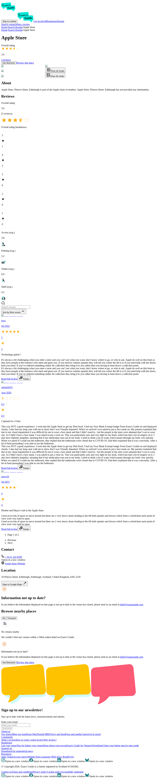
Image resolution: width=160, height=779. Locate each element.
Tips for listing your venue (30, 745)
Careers (85, 734)
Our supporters (18, 751)
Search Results (15, 30)
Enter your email (9, 722)
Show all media (57, 71)
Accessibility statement (72, 772)
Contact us (6, 772)
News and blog (57, 734)
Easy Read (62, 756)
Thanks (26, 379)
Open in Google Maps (12, 584)
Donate (60, 21)
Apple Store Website (15, 563)
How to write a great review (29, 740)
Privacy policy (40, 772)
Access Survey (21, 756)
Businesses (51, 21)
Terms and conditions (22, 772)
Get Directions (8, 662)
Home (4, 30)
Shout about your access (55, 745)
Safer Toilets (7, 756)
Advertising (97, 745)
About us (5, 731)
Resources (6, 754)
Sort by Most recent (11, 312)
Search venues (8, 24)
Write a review (22, 24)
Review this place (25, 62)
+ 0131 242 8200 (13, 557)
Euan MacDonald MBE (38, 734)
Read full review (9, 379)
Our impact (6, 734)
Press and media (73, 734)
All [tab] (3, 618)
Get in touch (95, 734)
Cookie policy (54, 772)
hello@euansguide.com (131, 604)
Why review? (50, 740)
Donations (6, 751)
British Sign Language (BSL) (42, 756)
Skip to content (9, 21)
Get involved (39, 21)
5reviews (6, 59)
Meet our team (19, 734)
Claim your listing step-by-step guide (121, 745)
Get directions (8, 63)
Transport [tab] (11, 618)
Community (7, 737)
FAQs (71, 756)
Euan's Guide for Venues (79, 745)
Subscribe (7, 728)
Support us (6, 748)
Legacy (29, 751)
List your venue (9, 745)
